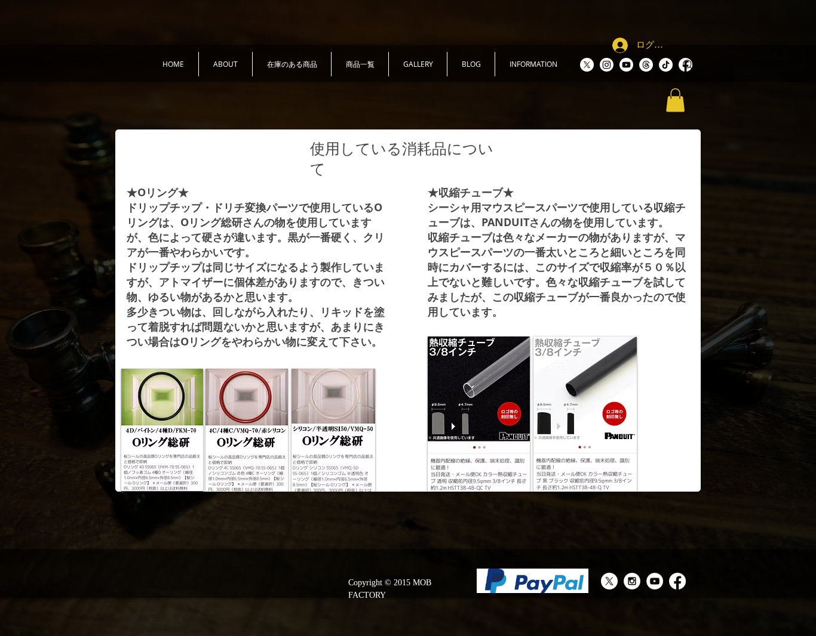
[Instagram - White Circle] (632, 581)
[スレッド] (646, 65)
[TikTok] (666, 65)
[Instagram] (606, 65)
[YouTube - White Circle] (654, 581)
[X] (587, 65)
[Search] (688, 65)
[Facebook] (677, 581)
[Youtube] (626, 65)
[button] (225, 64)
